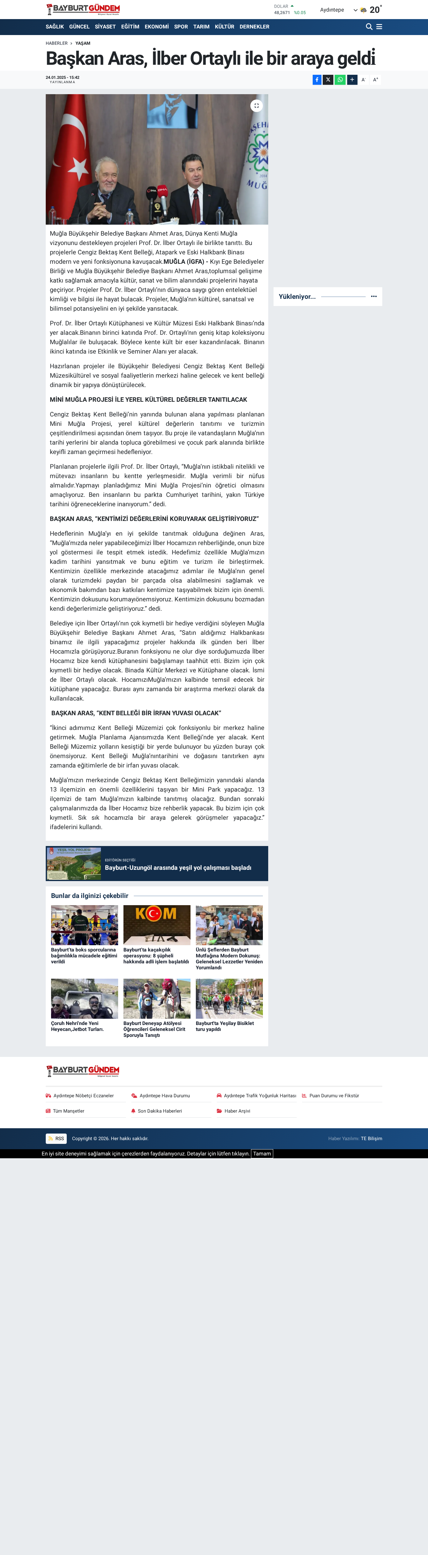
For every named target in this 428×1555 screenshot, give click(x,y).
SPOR (181, 26)
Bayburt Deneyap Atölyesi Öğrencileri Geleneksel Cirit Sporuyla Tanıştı (154, 1029)
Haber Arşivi (237, 1111)
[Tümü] (374, 296)
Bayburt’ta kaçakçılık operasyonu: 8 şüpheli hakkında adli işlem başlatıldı (156, 956)
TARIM (201, 26)
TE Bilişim (371, 1138)
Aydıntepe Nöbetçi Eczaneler (84, 1096)
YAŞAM (83, 43)
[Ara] (370, 27)
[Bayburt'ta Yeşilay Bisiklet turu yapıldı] (229, 998)
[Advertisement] (328, 188)
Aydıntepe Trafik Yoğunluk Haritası (260, 1096)
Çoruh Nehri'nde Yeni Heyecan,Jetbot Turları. (77, 1026)
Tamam (262, 1153)
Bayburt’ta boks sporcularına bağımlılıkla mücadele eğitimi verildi (84, 956)
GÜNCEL (79, 26)
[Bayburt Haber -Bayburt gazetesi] (83, 9)
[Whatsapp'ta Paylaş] (340, 80)
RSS (59, 1138)
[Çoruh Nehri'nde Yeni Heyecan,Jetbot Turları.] (84, 998)
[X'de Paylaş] (328, 80)
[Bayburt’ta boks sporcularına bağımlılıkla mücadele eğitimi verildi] (84, 925)
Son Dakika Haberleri (160, 1111)
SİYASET (105, 26)
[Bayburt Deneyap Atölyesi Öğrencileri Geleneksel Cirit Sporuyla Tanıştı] (157, 998)
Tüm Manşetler (68, 1111)
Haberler (57, 43)
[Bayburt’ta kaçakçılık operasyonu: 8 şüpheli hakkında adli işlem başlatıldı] (157, 925)
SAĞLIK (55, 26)
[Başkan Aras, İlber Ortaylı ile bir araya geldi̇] (157, 159)
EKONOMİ (157, 26)
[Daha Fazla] (352, 80)
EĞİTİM (130, 26)
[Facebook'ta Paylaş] (317, 80)
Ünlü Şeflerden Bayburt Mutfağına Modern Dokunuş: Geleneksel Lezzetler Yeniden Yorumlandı (229, 959)
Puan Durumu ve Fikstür (334, 1096)
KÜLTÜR (224, 26)
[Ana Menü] (378, 27)
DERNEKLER (254, 26)
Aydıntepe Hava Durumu (165, 1096)
